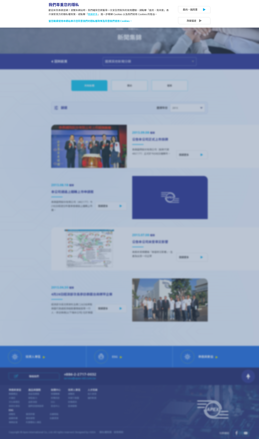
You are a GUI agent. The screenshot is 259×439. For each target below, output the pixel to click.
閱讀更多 (93, 14)
